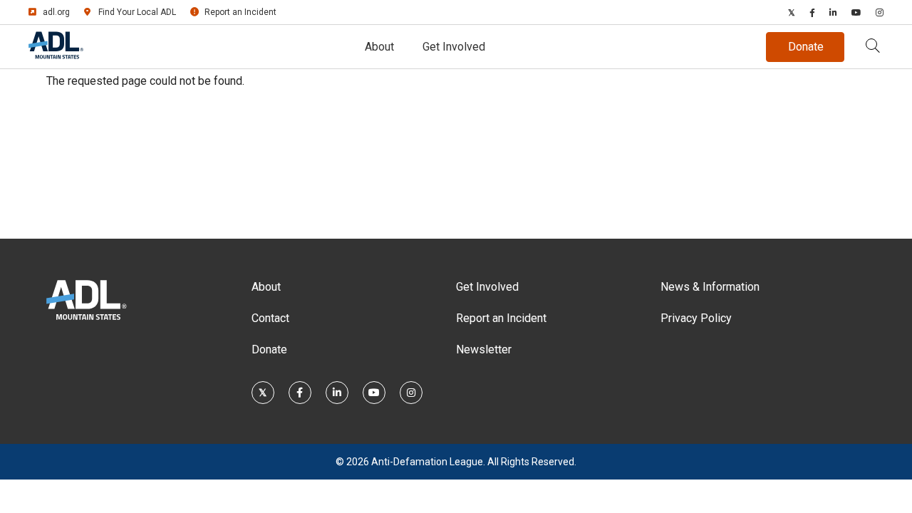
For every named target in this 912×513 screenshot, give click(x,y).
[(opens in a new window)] (791, 12)
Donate (269, 349)
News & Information (710, 287)
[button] (873, 47)
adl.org (56, 12)
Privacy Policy (696, 318)
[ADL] (55, 56)
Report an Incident (240, 12)
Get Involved (454, 46)
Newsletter (484, 349)
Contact (270, 318)
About (379, 46)
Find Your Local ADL (137, 12)
